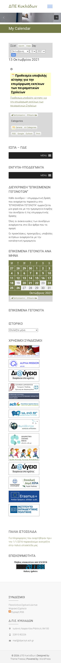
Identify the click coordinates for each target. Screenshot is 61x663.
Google (21, 134)
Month (21, 46)
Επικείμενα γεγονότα (26, 310)
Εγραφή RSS (17, 612)
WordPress (45, 659)
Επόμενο (31, 115)
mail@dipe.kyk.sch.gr (23, 640)
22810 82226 (19, 634)
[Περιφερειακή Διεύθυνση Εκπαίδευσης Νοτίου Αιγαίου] (24, 394)
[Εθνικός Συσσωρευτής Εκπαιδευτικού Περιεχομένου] (24, 421)
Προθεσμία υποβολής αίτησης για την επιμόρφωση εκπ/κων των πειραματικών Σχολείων (28, 101)
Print (38, 134)
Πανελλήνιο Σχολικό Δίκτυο (23, 605)
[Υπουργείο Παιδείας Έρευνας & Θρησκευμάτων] (24, 385)
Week (28, 46)
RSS (14, 134)
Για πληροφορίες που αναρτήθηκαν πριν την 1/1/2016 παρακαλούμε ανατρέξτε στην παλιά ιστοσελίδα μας (30, 542)
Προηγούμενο (19, 115)
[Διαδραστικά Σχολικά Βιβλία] (24, 434)
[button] (3, 17)
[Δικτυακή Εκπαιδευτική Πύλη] (24, 411)
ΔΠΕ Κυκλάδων (23, 6)
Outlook (29, 134)
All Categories (30, 127)
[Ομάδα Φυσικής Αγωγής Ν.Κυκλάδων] (24, 449)
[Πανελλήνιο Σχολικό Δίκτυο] (24, 402)
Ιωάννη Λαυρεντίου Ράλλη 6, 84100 (31, 628)
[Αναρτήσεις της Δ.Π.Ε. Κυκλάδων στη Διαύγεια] (24, 371)
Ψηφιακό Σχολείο (18, 608)
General (19, 127)
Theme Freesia (17, 659)
